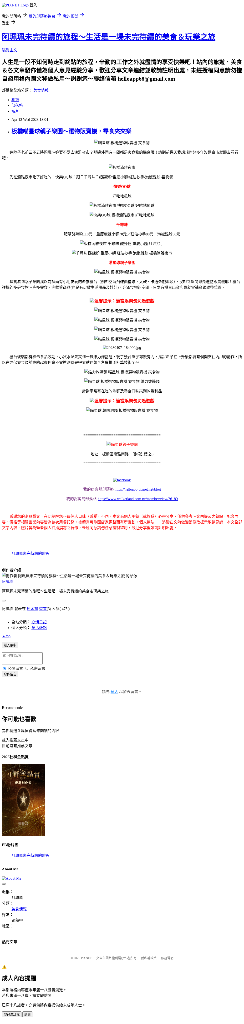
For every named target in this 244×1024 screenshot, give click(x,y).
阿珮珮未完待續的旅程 (30, 553)
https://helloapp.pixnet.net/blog (138, 489)
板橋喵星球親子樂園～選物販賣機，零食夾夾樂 (71, 131)
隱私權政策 (149, 958)
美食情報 (41, 90)
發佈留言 (10, 674)
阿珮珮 (7, 582)
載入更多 (10, 645)
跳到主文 (9, 50)
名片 (15, 111)
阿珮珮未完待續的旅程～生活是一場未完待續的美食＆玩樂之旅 (108, 37)
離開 (27, 1014)
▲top (6, 636)
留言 (43, 609)
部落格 (17, 105)
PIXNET (86, 958)
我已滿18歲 (12, 1014)
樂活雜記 (39, 628)
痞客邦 (32, 609)
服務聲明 (167, 958)
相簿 (15, 100)
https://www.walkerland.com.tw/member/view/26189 (138, 499)
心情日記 (39, 622)
